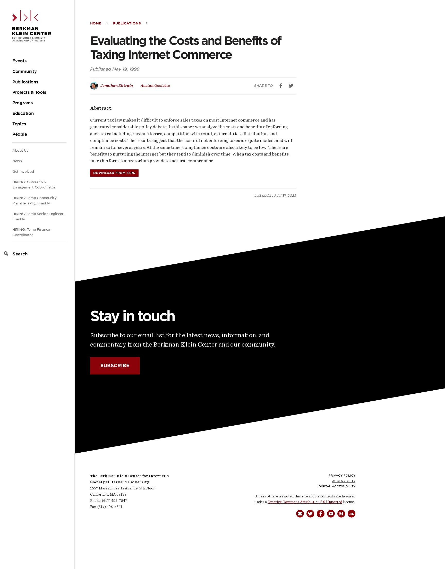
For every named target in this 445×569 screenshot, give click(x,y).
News (17, 161)
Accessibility (343, 481)
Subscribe (115, 365)
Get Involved (23, 172)
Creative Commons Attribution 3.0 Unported (305, 502)
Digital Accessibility (337, 486)
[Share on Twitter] (291, 86)
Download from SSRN (114, 173)
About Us (20, 150)
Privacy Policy (342, 475)
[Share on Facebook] (281, 86)
